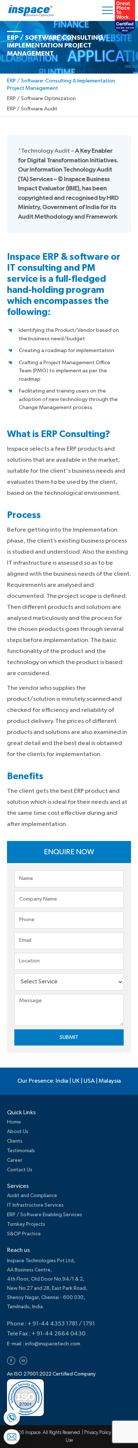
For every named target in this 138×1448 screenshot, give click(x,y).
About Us (17, 1131)
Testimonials (21, 1150)
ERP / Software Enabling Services (44, 1214)
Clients (14, 1141)
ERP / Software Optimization (41, 98)
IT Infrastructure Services (35, 1205)
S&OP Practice (24, 1233)
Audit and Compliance (32, 1195)
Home (14, 1122)
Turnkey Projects (26, 1224)
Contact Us (19, 1169)
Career (14, 1160)
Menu (109, 10)
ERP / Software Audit (32, 108)
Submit (69, 1037)
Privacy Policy (98, 1432)
